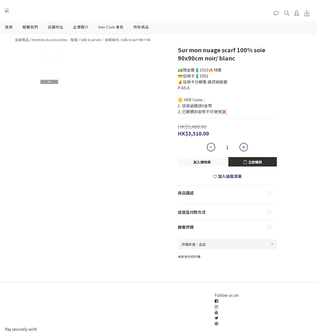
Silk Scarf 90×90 (136, 39)
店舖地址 (55, 26)
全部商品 (22, 39)
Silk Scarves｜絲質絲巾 (99, 39)
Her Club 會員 (111, 26)
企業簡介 (80, 26)
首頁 (9, 26)
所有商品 (141, 26)
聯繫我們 (30, 26)
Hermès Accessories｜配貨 (54, 39)
